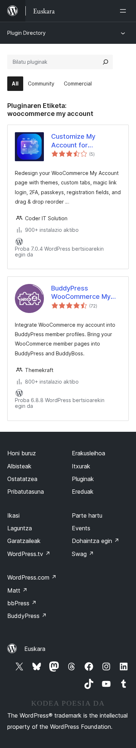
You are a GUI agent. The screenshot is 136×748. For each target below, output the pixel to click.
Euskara (34, 648)
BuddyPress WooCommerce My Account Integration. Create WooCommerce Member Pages (81, 292)
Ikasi (13, 515)
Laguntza (19, 528)
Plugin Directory (26, 33)
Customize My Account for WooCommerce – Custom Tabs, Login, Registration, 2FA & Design (83, 141)
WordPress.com (32, 577)
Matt (17, 590)
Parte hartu (87, 515)
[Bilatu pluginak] (105, 62)
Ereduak (83, 491)
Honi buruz (21, 453)
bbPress (22, 603)
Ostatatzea (22, 478)
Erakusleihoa (88, 453)
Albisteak (19, 466)
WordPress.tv (28, 553)
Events (81, 528)
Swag (83, 553)
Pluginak (83, 478)
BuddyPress (27, 615)
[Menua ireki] (124, 11)
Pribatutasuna (25, 491)
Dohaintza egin (95, 540)
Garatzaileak (24, 540)
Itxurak (81, 466)
